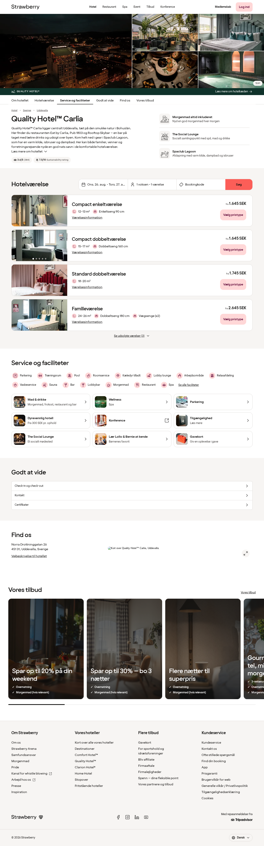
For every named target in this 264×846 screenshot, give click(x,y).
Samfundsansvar (23, 755)
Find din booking (214, 761)
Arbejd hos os (21, 780)
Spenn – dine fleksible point (158, 778)
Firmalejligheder (149, 772)
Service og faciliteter (75, 100)
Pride (15, 767)
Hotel (14, 110)
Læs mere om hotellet (27, 151)
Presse (16, 786)
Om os (16, 742)
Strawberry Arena (24, 749)
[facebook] (118, 817)
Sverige (27, 110)
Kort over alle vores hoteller (94, 742)
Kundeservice (211, 742)
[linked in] (137, 817)
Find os (125, 100)
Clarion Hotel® (85, 767)
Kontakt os (209, 749)
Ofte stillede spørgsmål (218, 755)
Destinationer (85, 749)
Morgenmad (20, 761)
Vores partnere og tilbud (155, 784)
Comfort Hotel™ (86, 755)
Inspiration (19, 792)
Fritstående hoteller (89, 786)
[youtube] (146, 817)
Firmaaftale (146, 766)
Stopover (81, 780)
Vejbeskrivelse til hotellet (29, 556)
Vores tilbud (145, 100)
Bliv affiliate (146, 759)
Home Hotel (83, 773)
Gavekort (144, 742)
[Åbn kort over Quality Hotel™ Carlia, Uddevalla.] (246, 553)
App (205, 767)
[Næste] (62, 210)
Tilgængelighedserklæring (221, 792)
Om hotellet (19, 100)
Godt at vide (105, 100)
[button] (39, 210)
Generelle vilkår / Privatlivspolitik (225, 786)
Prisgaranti (209, 773)
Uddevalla (42, 110)
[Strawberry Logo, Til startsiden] (25, 7)
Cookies (207, 798)
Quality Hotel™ (85, 761)
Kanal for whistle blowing (29, 773)
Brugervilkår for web (216, 780)
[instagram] (127, 817)
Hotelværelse (44, 100)
